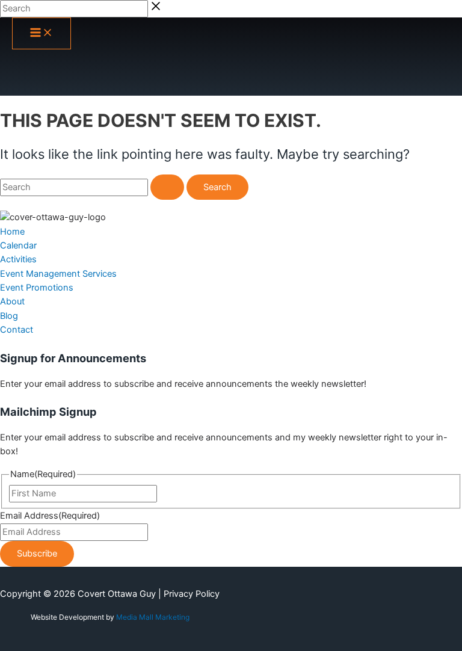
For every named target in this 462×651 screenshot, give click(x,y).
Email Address (50, 515)
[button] (12, 231)
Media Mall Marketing (152, 617)
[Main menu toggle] (41, 33)
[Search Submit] (167, 187)
